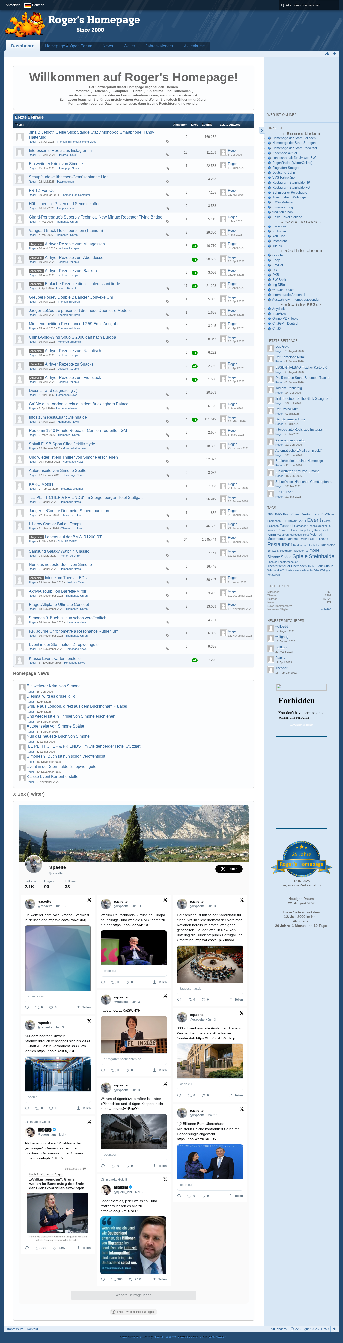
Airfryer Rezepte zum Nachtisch (73, 351)
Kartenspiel (321, 530)
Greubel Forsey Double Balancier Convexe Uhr (71, 297)
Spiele (300, 556)
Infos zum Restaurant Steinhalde (58, 417)
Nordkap (293, 539)
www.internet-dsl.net (301, 724)
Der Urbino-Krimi (287, 409)
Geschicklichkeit (317, 525)
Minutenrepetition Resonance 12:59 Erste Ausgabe (74, 324)
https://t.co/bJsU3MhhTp (215, 1038)
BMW (278, 514)
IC (329, 526)
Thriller (312, 566)
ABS (270, 514)
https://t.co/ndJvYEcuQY (120, 1109)
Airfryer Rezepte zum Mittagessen (75, 244)
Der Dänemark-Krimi (290, 419)
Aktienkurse (194, 46)
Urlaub (328, 566)
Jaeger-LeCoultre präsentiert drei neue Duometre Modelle (80, 310)
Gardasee (300, 525)
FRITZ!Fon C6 (42, 190)
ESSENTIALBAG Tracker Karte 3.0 (301, 367)
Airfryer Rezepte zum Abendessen (75, 257)
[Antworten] (27, 1007)
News (108, 46)
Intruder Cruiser (277, 530)
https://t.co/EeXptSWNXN (121, 1010)
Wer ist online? (281, 115)
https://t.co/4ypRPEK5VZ (44, 1158)
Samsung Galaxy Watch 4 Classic (59, 551)
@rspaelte (55, 873)
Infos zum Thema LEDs (66, 578)
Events (326, 520)
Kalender (293, 530)
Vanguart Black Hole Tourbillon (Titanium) (66, 230)
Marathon (283, 534)
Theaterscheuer (288, 561)
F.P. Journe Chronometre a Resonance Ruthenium (73, 631)
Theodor (281, 668)
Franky (280, 658)
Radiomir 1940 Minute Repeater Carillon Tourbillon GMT (79, 430)
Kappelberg (306, 530)
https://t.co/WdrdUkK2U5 (196, 1139)
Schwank (273, 550)
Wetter (129, 46)
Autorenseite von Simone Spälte (57, 470)
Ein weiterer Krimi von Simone (56, 164)
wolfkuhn (281, 647)
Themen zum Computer (75, 194)
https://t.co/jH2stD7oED (119, 1211)
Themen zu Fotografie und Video (76, 141)
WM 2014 (280, 570)
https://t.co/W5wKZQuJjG (68, 920)
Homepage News (68, 168)
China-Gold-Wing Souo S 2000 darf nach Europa (72, 337)
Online (303, 538)
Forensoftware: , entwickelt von (171, 1337)
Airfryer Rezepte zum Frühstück (73, 377)
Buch (286, 514)
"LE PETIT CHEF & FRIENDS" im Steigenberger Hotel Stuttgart (86, 497)
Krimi (271, 534)
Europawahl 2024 (294, 521)
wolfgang (281, 637)
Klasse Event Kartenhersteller (55, 658)
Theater (272, 561)
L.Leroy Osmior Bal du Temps (55, 524)
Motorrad (316, 534)
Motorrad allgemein (69, 341)
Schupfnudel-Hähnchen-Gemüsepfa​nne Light (69, 177)
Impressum (15, 1329)
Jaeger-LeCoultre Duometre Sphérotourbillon (69, 511)
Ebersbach (274, 520)
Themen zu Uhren (66, 221)
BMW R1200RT (67, 541)
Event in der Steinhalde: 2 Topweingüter (64, 644)
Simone (312, 550)
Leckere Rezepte (68, 248)
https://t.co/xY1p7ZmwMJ (215, 940)
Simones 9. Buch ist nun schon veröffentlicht (68, 618)
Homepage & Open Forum (68, 46)
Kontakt (32, 1329)
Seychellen (286, 550)
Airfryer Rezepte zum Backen (71, 271)
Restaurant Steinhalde (306, 545)
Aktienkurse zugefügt (290, 440)
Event (314, 520)
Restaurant (279, 544)
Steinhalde (321, 556)
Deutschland (310, 514)
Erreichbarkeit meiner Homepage (299, 461)
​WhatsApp (273, 574)
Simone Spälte (279, 557)
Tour (320, 566)
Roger (32, 141)
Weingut (325, 570)
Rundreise (328, 545)
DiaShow (327, 514)
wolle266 (326, 609)
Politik (311, 538)
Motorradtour (276, 539)
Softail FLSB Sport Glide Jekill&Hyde (62, 444)
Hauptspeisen (65, 181)
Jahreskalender (159, 46)
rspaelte (57, 867)
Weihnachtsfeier (309, 570)
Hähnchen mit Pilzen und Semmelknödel (65, 204)
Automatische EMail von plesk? (298, 450)
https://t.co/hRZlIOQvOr (55, 1051)
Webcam (293, 570)
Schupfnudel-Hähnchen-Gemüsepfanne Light (307, 482)
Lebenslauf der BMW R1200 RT (73, 537)
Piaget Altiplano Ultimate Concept (59, 604)
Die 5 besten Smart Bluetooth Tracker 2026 (306, 378)
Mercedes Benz (299, 534)
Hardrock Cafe (67, 154)
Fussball (286, 526)
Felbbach (273, 525)
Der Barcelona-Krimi (290, 357)
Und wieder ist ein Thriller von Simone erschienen (73, 457)
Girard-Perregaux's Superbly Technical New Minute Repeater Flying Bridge (95, 217)
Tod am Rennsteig (288, 388)
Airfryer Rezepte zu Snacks (69, 364)
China (295, 514)
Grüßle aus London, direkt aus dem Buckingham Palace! (79, 404)
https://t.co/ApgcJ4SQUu (132, 925)
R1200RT (323, 539)
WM (270, 570)
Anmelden (13, 5)
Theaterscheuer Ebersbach (287, 566)
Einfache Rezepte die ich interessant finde (82, 284)
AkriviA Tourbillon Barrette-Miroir (57, 591)
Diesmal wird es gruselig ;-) (53, 390)
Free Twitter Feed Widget (135, 1312)
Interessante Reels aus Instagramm (60, 150)
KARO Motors (41, 484)
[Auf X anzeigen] (89, 901)
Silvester (299, 550)
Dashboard (23, 45)
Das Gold (282, 346)
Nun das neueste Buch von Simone (60, 564)
